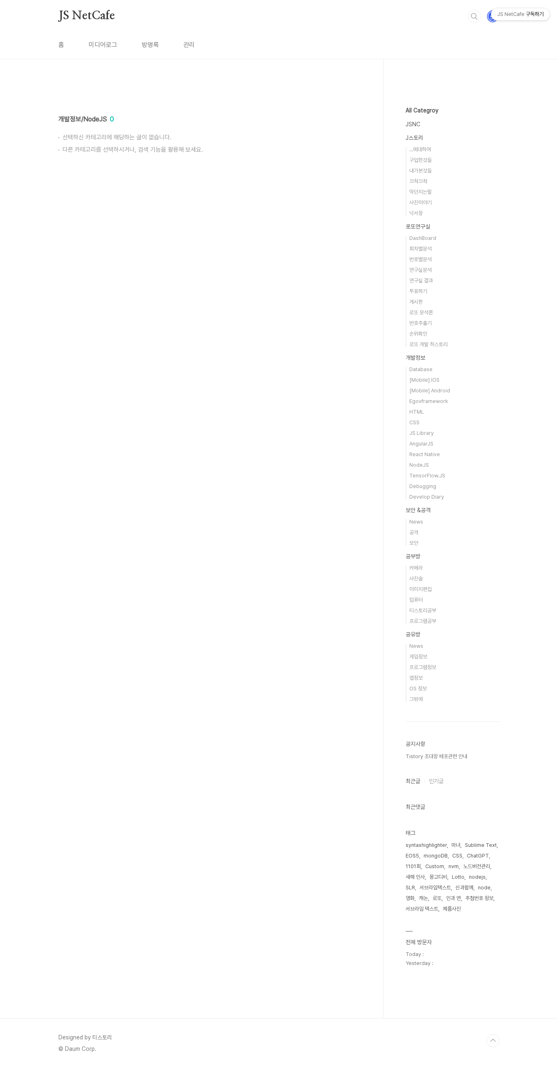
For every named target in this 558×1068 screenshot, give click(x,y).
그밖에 (416, 699)
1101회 (413, 866)
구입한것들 (420, 160)
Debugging (422, 486)
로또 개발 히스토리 (428, 344)
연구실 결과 (421, 281)
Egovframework (428, 401)
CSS (414, 422)
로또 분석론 (421, 312)
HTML (416, 412)
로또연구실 (418, 226)
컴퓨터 (416, 600)
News (416, 522)
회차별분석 (420, 249)
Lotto (458, 877)
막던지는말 (420, 192)
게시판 (416, 302)
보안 (413, 543)
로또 (437, 898)
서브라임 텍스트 (422, 909)
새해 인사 (415, 877)
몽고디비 (438, 877)
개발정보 (415, 357)
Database (421, 369)
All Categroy (422, 110)
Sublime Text (481, 845)
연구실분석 (420, 270)
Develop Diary (426, 497)
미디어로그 (103, 45)
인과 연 (453, 898)
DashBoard (422, 238)
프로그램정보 (422, 667)
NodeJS (419, 465)
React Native (424, 454)
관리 (189, 45)
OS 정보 (418, 688)
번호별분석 (420, 259)
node (484, 887)
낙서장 (416, 213)
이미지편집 (420, 589)
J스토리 (414, 137)
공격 (413, 532)
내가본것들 (420, 171)
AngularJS (421, 444)
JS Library (421, 433)
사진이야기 (420, 202)
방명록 (150, 45)
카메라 (416, 568)
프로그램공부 (422, 621)
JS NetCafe (86, 16)
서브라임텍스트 (435, 887)
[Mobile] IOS (424, 380)
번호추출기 (420, 323)
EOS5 (412, 856)
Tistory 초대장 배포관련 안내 (436, 756)
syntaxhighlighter (426, 845)
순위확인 (418, 334)
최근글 (413, 781)
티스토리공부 (422, 610)
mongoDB (436, 856)
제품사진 (452, 909)
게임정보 (418, 657)
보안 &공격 (418, 510)
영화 (410, 898)
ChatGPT (478, 856)
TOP (493, 1040)
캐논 (423, 898)
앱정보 (416, 678)
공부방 (413, 556)
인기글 (436, 781)
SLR (410, 887)
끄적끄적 (418, 181)
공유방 (413, 634)
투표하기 (418, 291)
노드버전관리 (476, 866)
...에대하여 (420, 149)
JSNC (413, 124)
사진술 (416, 578)
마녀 (455, 845)
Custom (434, 866)
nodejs (477, 877)
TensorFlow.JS (427, 475)
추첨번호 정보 (479, 898)
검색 (474, 16)
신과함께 (464, 887)
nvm (454, 866)
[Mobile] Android (429, 390)
